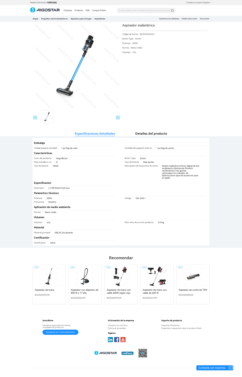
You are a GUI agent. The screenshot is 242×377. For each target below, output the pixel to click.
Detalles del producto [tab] (151, 133)
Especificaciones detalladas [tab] (95, 133)
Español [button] (207, 3)
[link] (54, 19)
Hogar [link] (35, 19)
